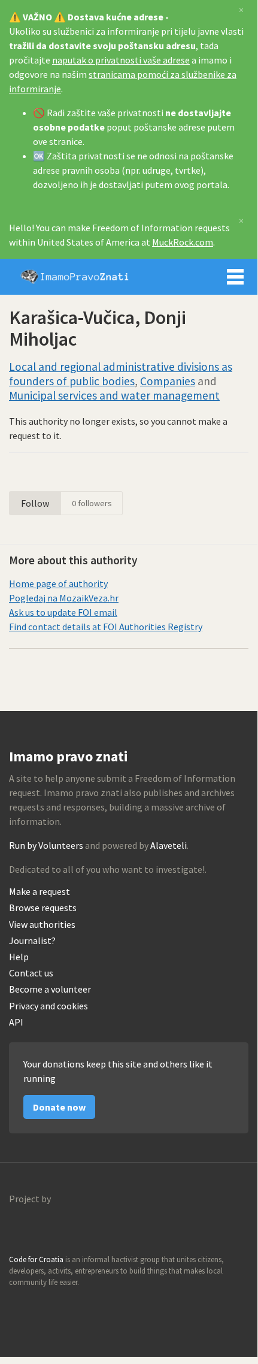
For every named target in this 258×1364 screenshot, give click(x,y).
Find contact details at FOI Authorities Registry (105, 627)
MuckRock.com (182, 242)
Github (18, 1305)
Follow (35, 503)
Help (19, 957)
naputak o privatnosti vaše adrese (121, 60)
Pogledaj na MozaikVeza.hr (64, 598)
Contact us (31, 973)
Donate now (59, 1107)
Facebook (70, 1305)
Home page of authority (58, 583)
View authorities (42, 924)
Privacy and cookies (48, 1006)
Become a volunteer (50, 989)
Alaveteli (168, 845)
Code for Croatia (33, 1227)
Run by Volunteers (46, 845)
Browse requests (43, 908)
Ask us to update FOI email (63, 612)
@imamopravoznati (44, 1305)
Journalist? (32, 940)
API (16, 1022)
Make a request (39, 891)
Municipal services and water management (114, 395)
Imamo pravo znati (75, 277)
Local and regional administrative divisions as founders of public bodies (120, 373)
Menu (235, 276)
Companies (167, 381)
